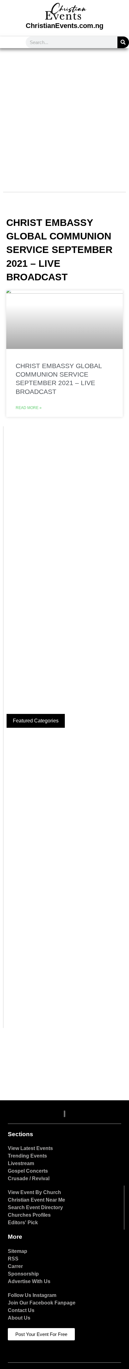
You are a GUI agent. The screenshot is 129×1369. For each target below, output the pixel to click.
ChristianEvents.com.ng (64, 26)
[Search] (123, 42)
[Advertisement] (64, 116)
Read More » (29, 408)
